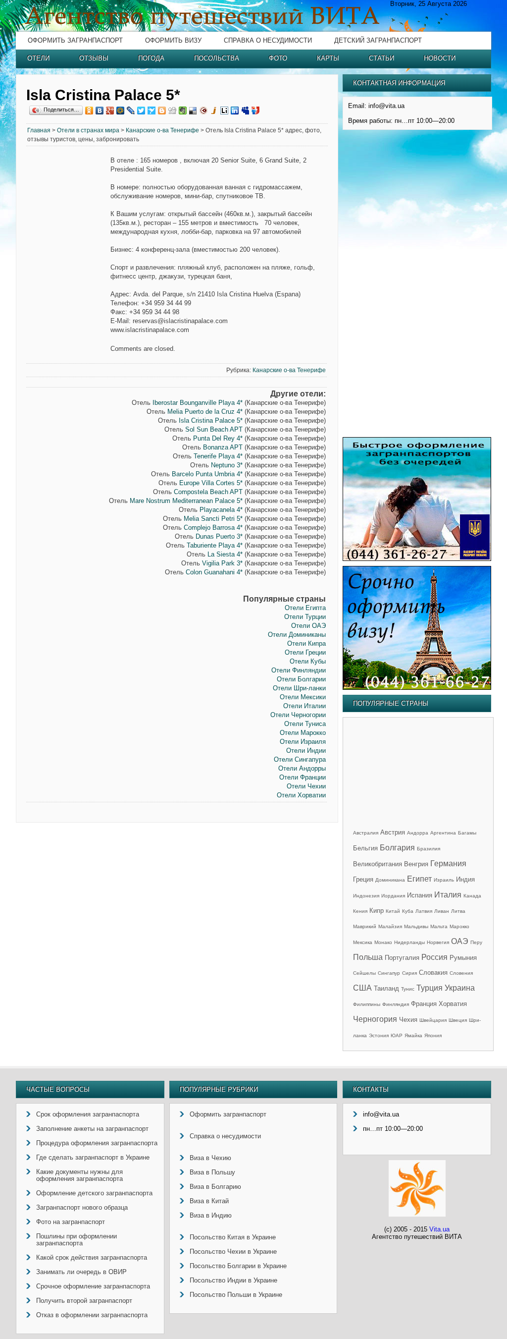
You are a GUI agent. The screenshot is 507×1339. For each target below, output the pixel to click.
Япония (433, 1035)
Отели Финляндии (298, 670)
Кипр (376, 910)
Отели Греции (305, 652)
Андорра (417, 833)
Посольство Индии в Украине (233, 1280)
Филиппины (366, 1004)
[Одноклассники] (89, 110)
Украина (460, 988)
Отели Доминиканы (297, 634)
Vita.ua (439, 1229)
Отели (38, 58)
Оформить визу (173, 40)
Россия (434, 957)
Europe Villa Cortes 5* (211, 483)
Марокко (459, 926)
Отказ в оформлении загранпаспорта (92, 1315)
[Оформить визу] (417, 687)
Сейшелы (364, 973)
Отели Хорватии (301, 795)
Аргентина (443, 833)
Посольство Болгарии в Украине (238, 1266)
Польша (368, 957)
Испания (419, 895)
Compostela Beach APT (208, 492)
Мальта (439, 926)
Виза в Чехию (210, 1158)
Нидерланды (409, 942)
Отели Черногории (298, 715)
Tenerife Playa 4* (218, 456)
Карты (328, 58)
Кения (360, 911)
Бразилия (428, 848)
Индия (465, 879)
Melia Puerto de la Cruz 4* (205, 411)
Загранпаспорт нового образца (82, 1207)
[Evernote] (183, 110)
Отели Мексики (303, 697)
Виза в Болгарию (215, 1186)
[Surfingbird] (152, 110)
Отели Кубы (308, 661)
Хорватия (453, 1003)
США (362, 988)
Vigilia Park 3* (222, 563)
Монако (383, 942)
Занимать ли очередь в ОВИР (81, 1272)
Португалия (402, 957)
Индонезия (366, 895)
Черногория (375, 1019)
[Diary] (204, 110)
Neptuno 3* (227, 465)
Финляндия (395, 1004)
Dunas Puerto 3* (219, 536)
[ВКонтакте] (100, 110)
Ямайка (413, 1035)
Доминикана (390, 880)
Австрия (392, 832)
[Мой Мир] (120, 110)
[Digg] (172, 110)
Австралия (365, 833)
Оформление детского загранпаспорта (94, 1193)
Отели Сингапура (300, 759)
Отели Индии (306, 750)
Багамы (467, 833)
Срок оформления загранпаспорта (87, 1114)
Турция (429, 988)
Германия (448, 863)
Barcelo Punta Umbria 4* (207, 474)
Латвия (423, 911)
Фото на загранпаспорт (70, 1222)
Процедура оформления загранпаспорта (96, 1143)
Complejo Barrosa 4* (213, 527)
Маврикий (364, 926)
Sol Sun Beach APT (214, 429)
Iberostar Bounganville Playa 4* (197, 402)
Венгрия (416, 864)
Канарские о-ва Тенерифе (162, 130)
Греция (363, 879)
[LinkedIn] (235, 110)
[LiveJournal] (131, 110)
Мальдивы (416, 926)
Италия (447, 895)
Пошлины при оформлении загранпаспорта (76, 1239)
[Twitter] (141, 110)
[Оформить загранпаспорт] (417, 558)
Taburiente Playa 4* (215, 545)
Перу (476, 942)
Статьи (381, 58)
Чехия (408, 1019)
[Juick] (214, 110)
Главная (39, 130)
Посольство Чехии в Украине (233, 1251)
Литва (458, 911)
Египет (419, 879)
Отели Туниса (305, 723)
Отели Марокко (303, 732)
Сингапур (389, 973)
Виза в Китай (209, 1201)
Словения (461, 973)
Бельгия (365, 848)
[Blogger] (162, 110)
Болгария (397, 847)
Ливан (441, 911)
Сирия (409, 973)
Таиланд (386, 988)
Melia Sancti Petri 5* (213, 518)
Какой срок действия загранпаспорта (91, 1257)
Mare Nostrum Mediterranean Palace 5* (186, 500)
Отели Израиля (303, 741)
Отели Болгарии (301, 679)
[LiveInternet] (224, 110)
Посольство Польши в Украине (236, 1294)
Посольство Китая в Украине (233, 1237)
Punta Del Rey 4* (218, 438)
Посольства (216, 58)
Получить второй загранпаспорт (84, 1300)
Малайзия (390, 926)
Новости (440, 58)
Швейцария (433, 1020)
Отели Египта (305, 608)
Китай (393, 911)
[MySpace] (245, 110)
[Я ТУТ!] (256, 110)
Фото (278, 58)
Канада (472, 895)
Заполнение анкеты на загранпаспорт (92, 1128)
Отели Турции (305, 616)
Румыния (463, 957)
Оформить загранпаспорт (75, 40)
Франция (424, 1003)
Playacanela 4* (221, 509)
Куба (407, 911)
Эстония (379, 1035)
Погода (151, 58)
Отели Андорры (302, 768)
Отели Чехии (306, 786)
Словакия (433, 972)
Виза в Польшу (212, 1172)
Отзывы (93, 58)
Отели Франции (302, 777)
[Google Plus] (110, 110)
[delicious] (193, 110)
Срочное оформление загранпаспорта (93, 1286)
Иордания (393, 895)
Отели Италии (304, 706)
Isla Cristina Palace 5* (211, 420)
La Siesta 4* (225, 554)
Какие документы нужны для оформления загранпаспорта (79, 1175)
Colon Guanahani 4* (214, 572)
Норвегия (438, 942)
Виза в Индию (211, 1215)
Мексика (362, 942)
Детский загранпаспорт (378, 40)
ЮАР (397, 1035)
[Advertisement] (68, 307)
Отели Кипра (306, 643)
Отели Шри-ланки (299, 688)
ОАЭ (459, 941)
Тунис (407, 989)
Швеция (458, 1020)
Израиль (444, 880)
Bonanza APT (223, 447)
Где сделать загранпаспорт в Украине (93, 1157)
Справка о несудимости (268, 40)
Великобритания (377, 864)
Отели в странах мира (88, 130)
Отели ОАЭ (308, 625)
